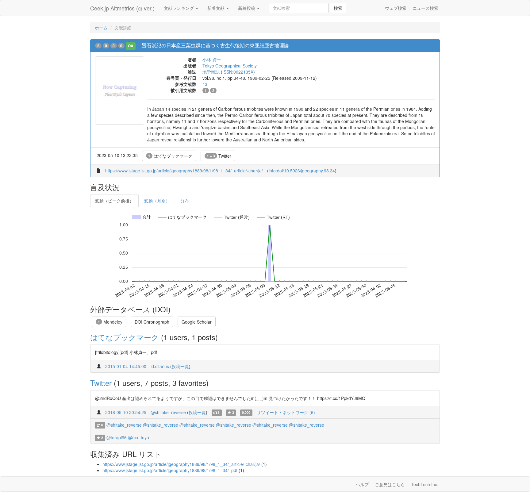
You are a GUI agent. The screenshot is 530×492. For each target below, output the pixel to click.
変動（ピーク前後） (114, 201)
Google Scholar (197, 322)
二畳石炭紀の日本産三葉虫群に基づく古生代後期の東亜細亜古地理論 (213, 45)
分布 (184, 201)
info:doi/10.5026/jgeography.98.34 (302, 170)
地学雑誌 (211, 72)
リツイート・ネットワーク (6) (286, 412)
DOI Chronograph (152, 322)
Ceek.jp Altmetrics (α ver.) (122, 8)
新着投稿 (247, 8)
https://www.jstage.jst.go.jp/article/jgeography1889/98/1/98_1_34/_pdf (169, 470)
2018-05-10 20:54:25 (125, 412)
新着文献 (216, 8)
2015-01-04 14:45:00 (125, 366)
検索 (338, 8)
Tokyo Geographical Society (229, 66)
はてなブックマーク (170, 156)
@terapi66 (116, 437)
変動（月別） (157, 201)
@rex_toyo (138, 437)
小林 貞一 (211, 59)
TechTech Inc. (424, 484)
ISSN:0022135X (237, 72)
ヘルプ (362, 484)
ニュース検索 (425, 8)
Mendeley (110, 322)
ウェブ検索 (395, 8)
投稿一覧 (180, 366)
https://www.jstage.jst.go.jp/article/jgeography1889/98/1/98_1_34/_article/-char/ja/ (184, 170)
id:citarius (160, 366)
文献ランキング (179, 8)
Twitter (219, 156)
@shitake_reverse (168, 412)
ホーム (101, 28)
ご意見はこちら (390, 484)
